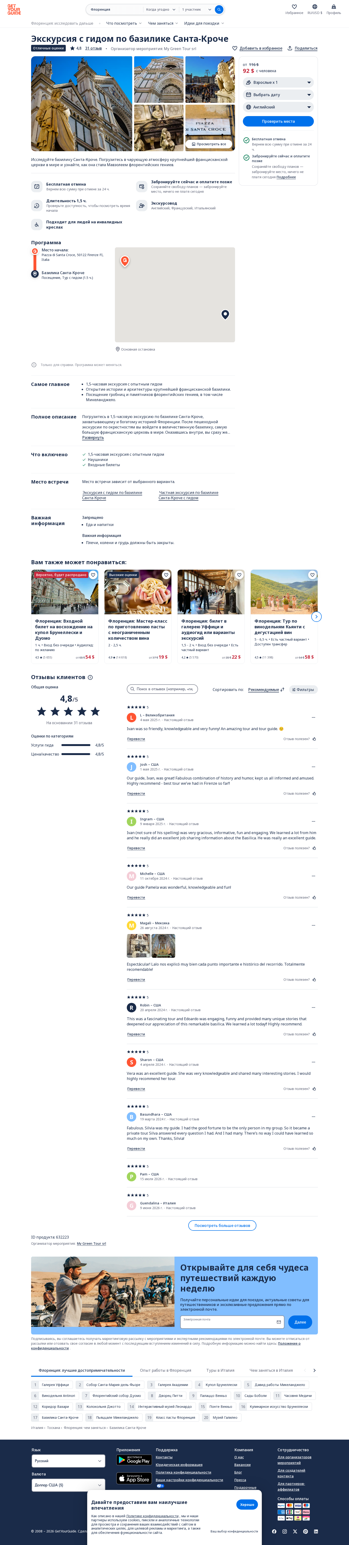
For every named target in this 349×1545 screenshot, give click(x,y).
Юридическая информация (179, 1464)
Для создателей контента (291, 1473)
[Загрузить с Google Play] (134, 1460)
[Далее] (316, 616)
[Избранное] (294, 6)
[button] (86, 48)
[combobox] (266, 689)
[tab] (81, 1370)
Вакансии (242, 1464)
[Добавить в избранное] (93, 575)
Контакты (164, 1457)
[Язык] (315, 6)
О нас (239, 1457)
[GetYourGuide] (14, 9)
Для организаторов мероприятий (294, 1460)
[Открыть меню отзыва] (313, 717)
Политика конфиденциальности (183, 1472)
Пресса (240, 1480)
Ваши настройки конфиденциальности (189, 1480)
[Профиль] (334, 6)
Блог (238, 1472)
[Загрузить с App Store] (134, 1478)
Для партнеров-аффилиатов (291, 1486)
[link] (65, 616)
